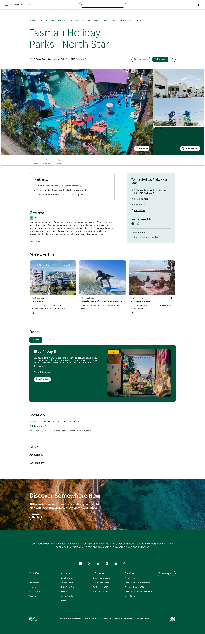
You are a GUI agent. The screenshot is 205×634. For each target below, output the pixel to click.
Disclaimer (34, 583)
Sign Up (35, 517)
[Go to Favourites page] (199, 5)
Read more (38, 366)
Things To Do (67, 583)
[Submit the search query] (82, 4)
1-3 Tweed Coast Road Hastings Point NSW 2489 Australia (58, 59)
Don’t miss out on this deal (146, 237)
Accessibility (36, 455)
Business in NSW (100, 587)
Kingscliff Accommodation (104, 21)
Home (32, 21)
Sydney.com (130, 578)
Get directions (36, 426)
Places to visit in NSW (46, 21)
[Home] (17, 5)
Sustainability (36, 463)
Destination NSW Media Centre (138, 592)
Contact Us (34, 578)
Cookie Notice (35, 592)
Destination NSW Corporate (137, 583)
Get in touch (139, 211)
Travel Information (101, 578)
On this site (67, 573)
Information (99, 573)
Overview (34, 164)
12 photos (143, 148)
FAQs (59, 164)
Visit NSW (34, 573)
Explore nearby (192, 148)
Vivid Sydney (130, 596)
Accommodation (68, 596)
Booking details (141, 59)
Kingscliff (86, 21)
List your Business (101, 583)
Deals (63, 600)
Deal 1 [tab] (37, 340)
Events (64, 592)
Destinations (67, 578)
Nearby (46, 164)
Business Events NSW (134, 587)
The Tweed (75, 21)
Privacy (32, 587)
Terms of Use (35, 596)
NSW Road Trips (68, 587)
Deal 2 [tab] (51, 340)
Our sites (129, 573)
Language (166, 573)
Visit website (160, 59)
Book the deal (42, 379)
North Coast (63, 21)
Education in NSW (101, 592)
